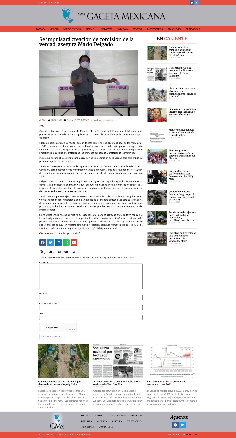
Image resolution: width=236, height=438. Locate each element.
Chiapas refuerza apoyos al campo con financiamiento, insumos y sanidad (182, 92)
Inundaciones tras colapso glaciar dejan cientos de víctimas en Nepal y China (181, 51)
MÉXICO (90, 29)
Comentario (45, 262)
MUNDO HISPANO (72, 29)
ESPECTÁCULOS (155, 29)
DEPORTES (106, 29)
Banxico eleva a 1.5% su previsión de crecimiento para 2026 (166, 383)
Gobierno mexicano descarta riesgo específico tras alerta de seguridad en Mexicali (182, 195)
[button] (42, 242)
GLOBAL (54, 29)
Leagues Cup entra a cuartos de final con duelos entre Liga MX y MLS (181, 175)
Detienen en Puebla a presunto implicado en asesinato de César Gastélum (181, 71)
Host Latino (192, 434)
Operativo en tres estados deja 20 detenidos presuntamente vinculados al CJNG (182, 237)
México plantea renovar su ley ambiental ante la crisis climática (181, 132)
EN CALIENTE (73, 120)
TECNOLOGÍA (174, 29)
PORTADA (40, 29)
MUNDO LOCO (193, 29)
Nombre (43, 294)
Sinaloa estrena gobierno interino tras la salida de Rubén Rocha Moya (182, 112)
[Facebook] (192, 2)
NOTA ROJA (122, 29)
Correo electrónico (49, 304)
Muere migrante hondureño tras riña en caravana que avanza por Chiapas (182, 154)
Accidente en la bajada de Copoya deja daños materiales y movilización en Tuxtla (182, 216)
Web (41, 313)
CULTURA (137, 29)
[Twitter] (196, 2)
